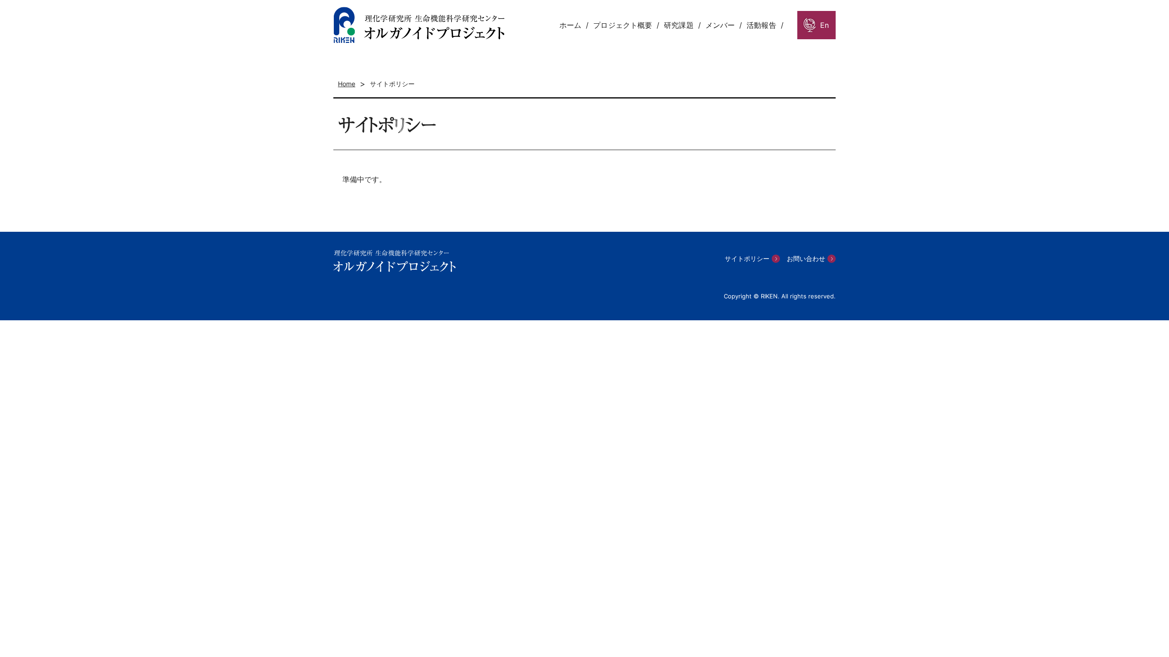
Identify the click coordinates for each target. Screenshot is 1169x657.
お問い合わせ (806, 258)
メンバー (720, 25)
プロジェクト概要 (622, 25)
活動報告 (761, 25)
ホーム (570, 25)
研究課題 (678, 25)
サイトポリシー (747, 258)
